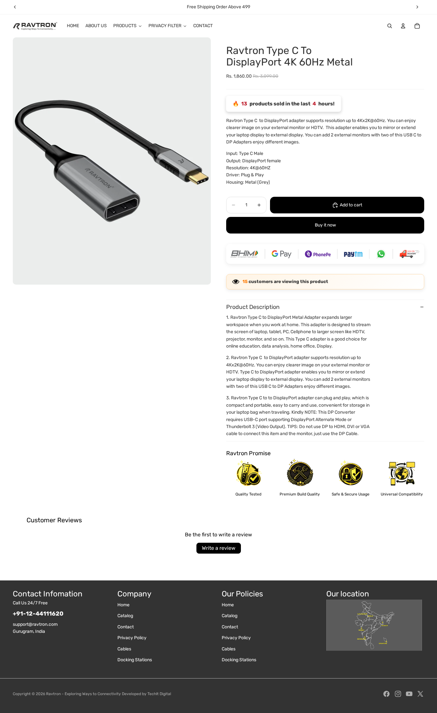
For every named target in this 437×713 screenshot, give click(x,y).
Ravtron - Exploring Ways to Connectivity (83, 694)
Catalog (125, 615)
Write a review (218, 548)
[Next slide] (417, 7)
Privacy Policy (132, 637)
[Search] (390, 26)
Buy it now (325, 225)
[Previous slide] (15, 7)
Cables (124, 649)
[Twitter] (420, 694)
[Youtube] (409, 694)
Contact (125, 627)
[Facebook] (386, 694)
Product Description (253, 306)
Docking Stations (134, 660)
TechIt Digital (159, 694)
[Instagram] (398, 694)
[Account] (403, 26)
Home (123, 605)
